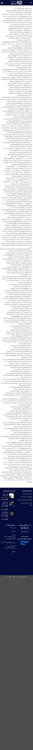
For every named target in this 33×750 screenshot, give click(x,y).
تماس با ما (12, 528)
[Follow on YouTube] (22, 528)
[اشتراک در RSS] (24, 528)
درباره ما (13, 531)
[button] (31, 3)
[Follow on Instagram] (27, 528)
